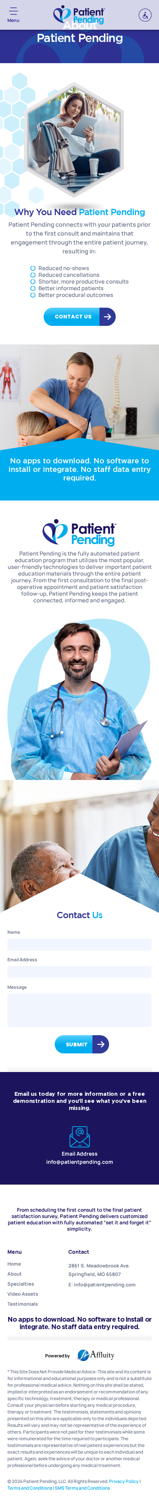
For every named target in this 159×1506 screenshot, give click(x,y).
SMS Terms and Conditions (82, 1488)
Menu (13, 20)
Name (13, 932)
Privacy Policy (124, 1481)
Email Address (22, 959)
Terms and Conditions (29, 1488)
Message (17, 987)
